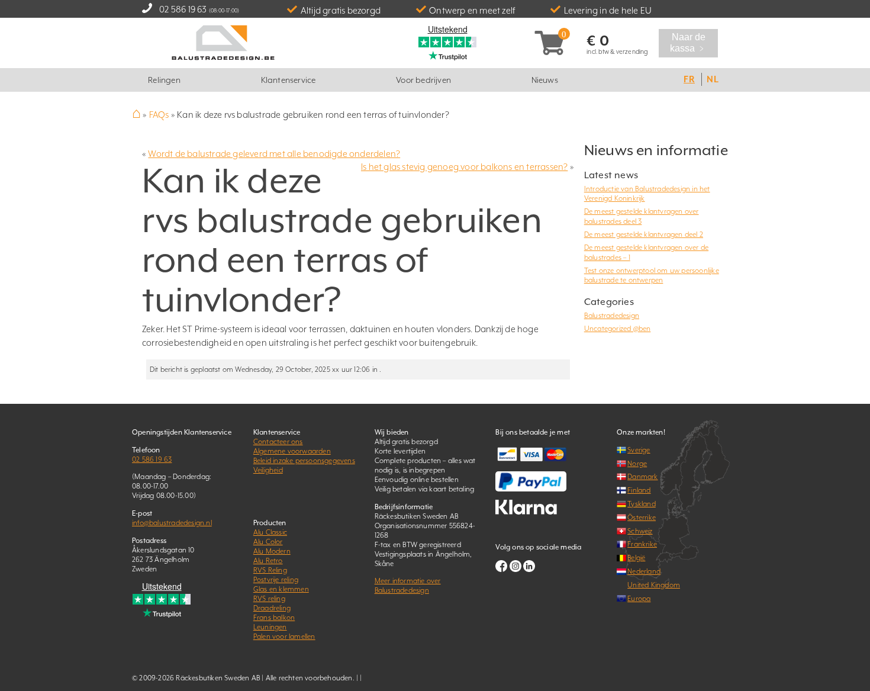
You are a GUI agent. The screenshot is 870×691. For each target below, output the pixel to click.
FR (689, 79)
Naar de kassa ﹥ (688, 43)
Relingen (164, 80)
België (636, 558)
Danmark (642, 477)
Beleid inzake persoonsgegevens (304, 461)
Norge (637, 463)
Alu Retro (268, 561)
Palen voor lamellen (284, 636)
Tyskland (641, 504)
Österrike (641, 517)
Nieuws (544, 80)
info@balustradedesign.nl (172, 523)
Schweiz (639, 531)
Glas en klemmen (281, 589)
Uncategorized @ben (617, 328)
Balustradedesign (611, 315)
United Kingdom (653, 585)
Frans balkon (274, 617)
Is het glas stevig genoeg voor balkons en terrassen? (464, 167)
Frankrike (642, 544)
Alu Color (268, 542)
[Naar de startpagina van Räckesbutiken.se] (223, 42)
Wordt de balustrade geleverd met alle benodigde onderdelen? (274, 154)
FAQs (159, 115)
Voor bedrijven (423, 80)
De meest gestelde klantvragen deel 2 (643, 234)
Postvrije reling (275, 580)
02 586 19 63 (183, 9)
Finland (638, 490)
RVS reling (269, 598)
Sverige (638, 450)
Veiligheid (268, 470)
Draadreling (272, 608)
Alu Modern (272, 551)
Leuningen (270, 627)
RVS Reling (270, 570)
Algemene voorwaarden (292, 451)
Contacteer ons (278, 442)
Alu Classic (270, 532)
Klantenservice (288, 80)
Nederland (643, 571)
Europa (638, 598)
